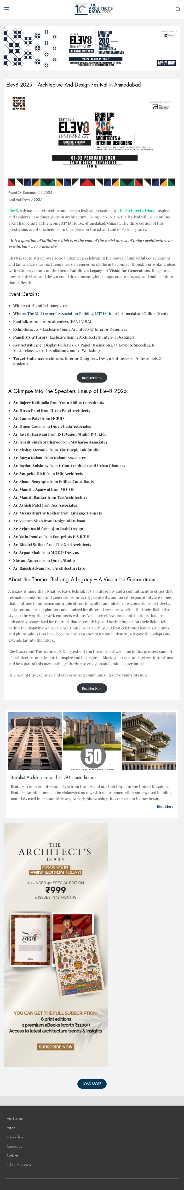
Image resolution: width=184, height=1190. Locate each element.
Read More (165, 806)
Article (11, 1128)
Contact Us (14, 1146)
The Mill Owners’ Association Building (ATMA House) (73, 313)
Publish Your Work (19, 1165)
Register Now (92, 377)
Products (12, 1156)
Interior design (16, 1137)
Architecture (15, 1118)
